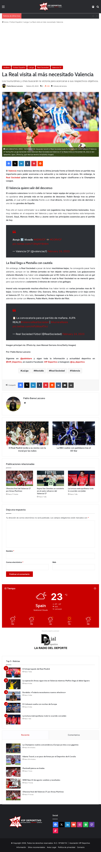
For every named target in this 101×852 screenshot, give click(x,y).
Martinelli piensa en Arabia (33, 768)
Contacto (81, 847)
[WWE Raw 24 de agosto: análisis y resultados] (13, 784)
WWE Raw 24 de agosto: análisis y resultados (41, 16)
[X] (15, 163)
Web (54, 562)
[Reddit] (40, 163)
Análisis (6, 67)
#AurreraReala (59, 322)
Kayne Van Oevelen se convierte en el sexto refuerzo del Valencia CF (50, 491)
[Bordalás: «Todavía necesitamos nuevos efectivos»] (13, 696)
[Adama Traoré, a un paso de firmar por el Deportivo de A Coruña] (13, 760)
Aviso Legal (51, 847)
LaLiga (26, 22)
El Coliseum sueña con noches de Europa (39, 704)
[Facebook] (8, 163)
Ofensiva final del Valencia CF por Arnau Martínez (18, 489)
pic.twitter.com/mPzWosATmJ (30, 326)
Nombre (10, 551)
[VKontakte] (58, 385)
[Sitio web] (24, 402)
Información (21, 847)
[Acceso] (93, 8)
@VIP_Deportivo (14, 362)
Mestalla (39, 370)
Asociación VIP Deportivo (79, 843)
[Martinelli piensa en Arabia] (13, 772)
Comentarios (74, 735)
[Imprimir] (71, 385)
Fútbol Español (16, 22)
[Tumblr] (27, 163)
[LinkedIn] (21, 163)
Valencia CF (57, 67)
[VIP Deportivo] (50, 6)
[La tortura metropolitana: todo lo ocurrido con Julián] (81, 478)
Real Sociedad (43, 67)
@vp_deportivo (77, 362)
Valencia (12, 171)
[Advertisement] (50, 44)
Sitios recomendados (36, 847)
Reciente (25, 735)
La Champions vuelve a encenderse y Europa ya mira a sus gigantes (50, 745)
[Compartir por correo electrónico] (64, 385)
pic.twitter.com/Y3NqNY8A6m (31, 243)
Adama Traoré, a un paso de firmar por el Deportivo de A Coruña (49, 756)
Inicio (6, 22)
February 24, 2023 (59, 251)
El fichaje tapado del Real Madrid (36, 669)
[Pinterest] (34, 163)
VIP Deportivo (50, 362)
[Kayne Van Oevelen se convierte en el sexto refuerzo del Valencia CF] (50, 478)
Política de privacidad (66, 847)
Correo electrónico (14, 562)
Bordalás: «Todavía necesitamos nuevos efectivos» (44, 692)
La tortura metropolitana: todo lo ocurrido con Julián (81, 489)
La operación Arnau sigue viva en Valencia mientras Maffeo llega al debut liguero (56, 680)
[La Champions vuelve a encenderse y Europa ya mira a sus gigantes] (13, 748)
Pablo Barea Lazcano (15, 86)
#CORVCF (56, 239)
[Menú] (3, 8)
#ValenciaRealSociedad (35, 322)
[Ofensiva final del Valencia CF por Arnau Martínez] (19, 478)
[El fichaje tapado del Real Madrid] (13, 672)
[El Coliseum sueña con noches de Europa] (13, 708)
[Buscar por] (97, 8)
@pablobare (27, 358)
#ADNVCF (40, 239)
